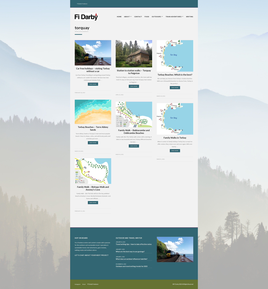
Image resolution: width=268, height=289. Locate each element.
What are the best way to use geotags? (130, 251)
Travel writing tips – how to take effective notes (134, 244)
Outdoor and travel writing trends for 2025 (132, 266)
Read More (93, 84)
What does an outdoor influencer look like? (131, 259)
